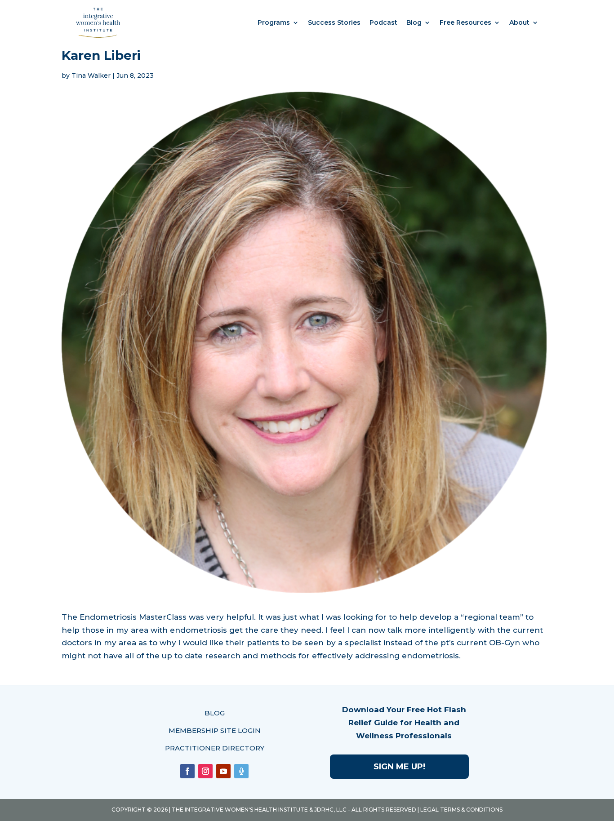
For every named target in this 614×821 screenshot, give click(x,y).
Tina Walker (91, 75)
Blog (414, 22)
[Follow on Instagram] (205, 771)
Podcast (383, 22)
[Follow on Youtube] (223, 771)
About (519, 22)
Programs (274, 22)
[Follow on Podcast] (241, 771)
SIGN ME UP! (399, 767)
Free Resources (465, 22)
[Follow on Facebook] (187, 771)
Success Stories (334, 22)
